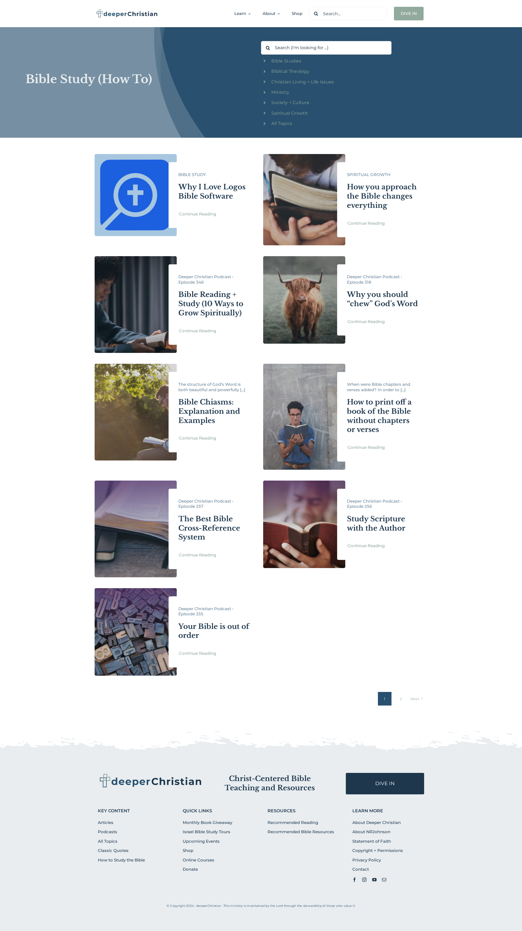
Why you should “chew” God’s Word (382, 299)
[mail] (384, 879)
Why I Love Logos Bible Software (212, 191)
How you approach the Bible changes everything (382, 196)
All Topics (281, 123)
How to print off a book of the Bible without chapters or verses (379, 416)
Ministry (280, 92)
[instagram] (364, 879)
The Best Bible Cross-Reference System (209, 528)
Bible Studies (286, 61)
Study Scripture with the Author (376, 523)
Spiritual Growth (289, 113)
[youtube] (374, 879)
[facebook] (354, 879)
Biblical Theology (290, 71)
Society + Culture (290, 102)
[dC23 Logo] (127, 11)
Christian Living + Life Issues (302, 81)
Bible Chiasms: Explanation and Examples (209, 411)
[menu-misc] (151, 775)
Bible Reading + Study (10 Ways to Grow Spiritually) (210, 303)
